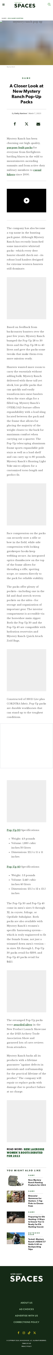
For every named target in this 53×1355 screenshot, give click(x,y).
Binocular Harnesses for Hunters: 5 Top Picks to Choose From (36, 1201)
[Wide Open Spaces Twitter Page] (34, 1332)
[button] (3, 4)
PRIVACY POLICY (26, 1346)
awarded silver (23, 1024)
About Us (27, 1302)
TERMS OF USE (26, 1343)
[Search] (49, 4)
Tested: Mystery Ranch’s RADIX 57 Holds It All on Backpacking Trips (37, 1244)
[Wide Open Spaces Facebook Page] (18, 1332)
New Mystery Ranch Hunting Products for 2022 (37, 1182)
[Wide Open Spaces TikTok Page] (29, 1332)
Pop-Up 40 (13, 866)
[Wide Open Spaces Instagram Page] (24, 1332)
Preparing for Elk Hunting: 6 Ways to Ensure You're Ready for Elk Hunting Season (36, 1222)
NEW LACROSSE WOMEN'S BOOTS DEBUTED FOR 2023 (25, 1153)
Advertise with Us (26, 1315)
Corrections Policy (26, 1322)
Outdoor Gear (34, 1233)
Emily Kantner (20, 113)
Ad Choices (26, 1309)
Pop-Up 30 (13, 830)
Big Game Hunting (15, 18)
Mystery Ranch (11, 67)
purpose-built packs (20, 147)
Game (4, 18)
